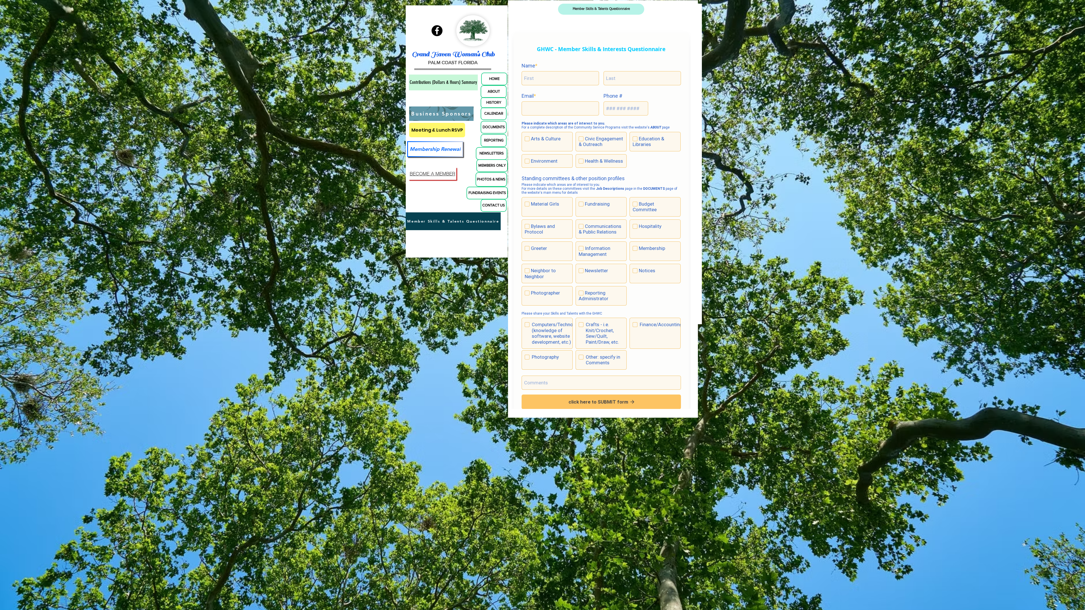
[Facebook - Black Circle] (436, 15)
